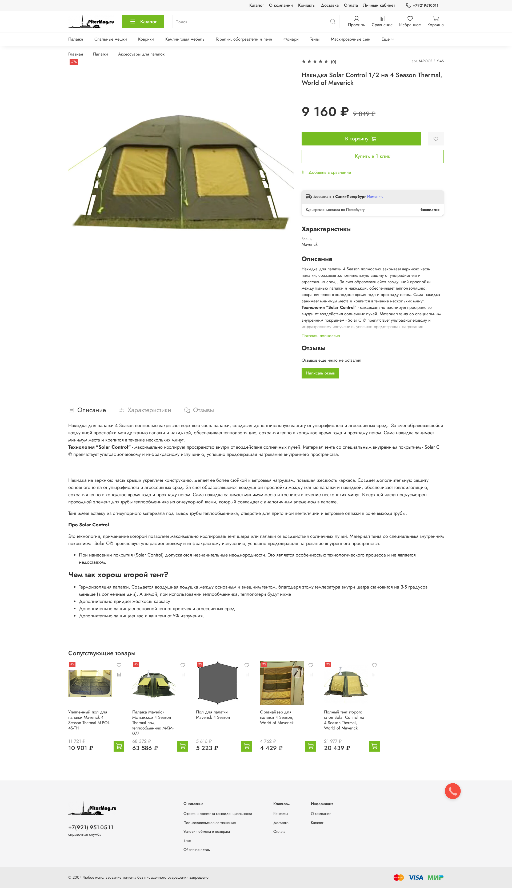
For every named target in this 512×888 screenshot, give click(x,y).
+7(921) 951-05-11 (90, 827)
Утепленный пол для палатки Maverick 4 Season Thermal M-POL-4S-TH (89, 720)
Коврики (146, 39)
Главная (75, 54)
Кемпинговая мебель (185, 39)
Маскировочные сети (350, 39)
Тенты (314, 39)
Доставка (330, 5)
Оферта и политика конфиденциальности (217, 813)
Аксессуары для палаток (141, 54)
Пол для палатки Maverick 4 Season (213, 714)
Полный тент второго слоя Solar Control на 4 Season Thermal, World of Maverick (344, 720)
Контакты (306, 5)
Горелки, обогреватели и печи (244, 39)
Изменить (375, 196)
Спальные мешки (110, 39)
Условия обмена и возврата (206, 831)
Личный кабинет (379, 5)
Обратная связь (196, 849)
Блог (187, 840)
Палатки (75, 39)
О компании (281, 5)
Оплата (351, 5)
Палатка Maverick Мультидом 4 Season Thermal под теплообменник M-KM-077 (152, 722)
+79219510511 (425, 5)
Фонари (291, 39)
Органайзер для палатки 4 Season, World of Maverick (277, 717)
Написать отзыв (320, 373)
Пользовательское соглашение (209, 822)
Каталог (256, 5)
